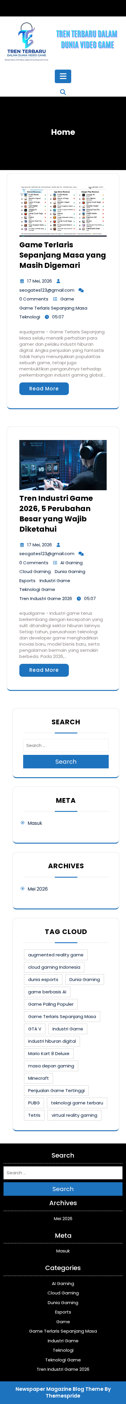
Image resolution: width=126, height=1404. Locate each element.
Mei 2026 (38, 889)
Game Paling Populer (51, 1004)
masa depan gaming (51, 1066)
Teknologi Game (37, 589)
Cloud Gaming (35, 571)
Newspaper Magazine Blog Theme (59, 1389)
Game (67, 299)
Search (65, 762)
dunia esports (43, 979)
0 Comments (33, 299)
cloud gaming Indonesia (54, 967)
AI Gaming (71, 563)
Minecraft (38, 1078)
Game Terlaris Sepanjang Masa (53, 308)
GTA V (34, 1029)
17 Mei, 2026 (39, 281)
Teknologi (29, 317)
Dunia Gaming (70, 571)
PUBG (34, 1103)
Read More (44, 388)
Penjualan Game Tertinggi (56, 1090)
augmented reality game (56, 955)
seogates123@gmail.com (46, 290)
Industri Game (55, 580)
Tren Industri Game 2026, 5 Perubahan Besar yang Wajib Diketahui (56, 513)
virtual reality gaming (74, 1115)
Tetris (34, 1115)
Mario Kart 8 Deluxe (48, 1053)
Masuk (35, 823)
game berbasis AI (47, 992)
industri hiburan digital (52, 1041)
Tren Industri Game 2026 (45, 598)
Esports (27, 580)
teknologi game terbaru (77, 1103)
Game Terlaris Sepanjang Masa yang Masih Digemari (62, 255)
